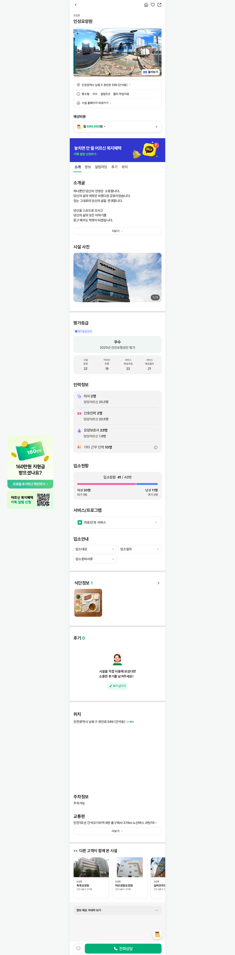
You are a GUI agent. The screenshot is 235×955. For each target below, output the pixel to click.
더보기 (116, 831)
